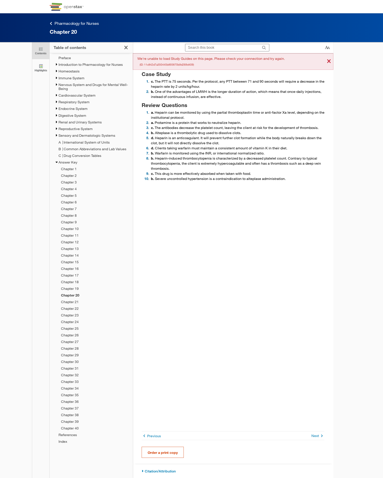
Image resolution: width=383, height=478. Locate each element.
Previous (154, 436)
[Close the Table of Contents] (126, 47)
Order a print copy (163, 452)
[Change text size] (327, 47)
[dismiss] (329, 61)
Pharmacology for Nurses (77, 23)
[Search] (264, 48)
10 (146, 178)
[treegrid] (91, 249)
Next (315, 435)
